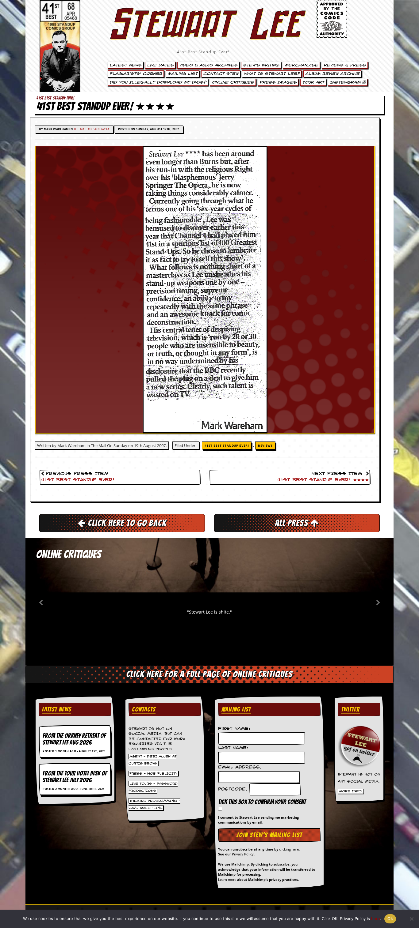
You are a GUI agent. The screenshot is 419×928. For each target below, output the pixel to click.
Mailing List (182, 74)
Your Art (313, 82)
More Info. (351, 791)
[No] (411, 919)
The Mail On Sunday (90, 129)
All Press (292, 523)
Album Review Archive (332, 74)
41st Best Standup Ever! (203, 51)
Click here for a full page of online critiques (209, 674)
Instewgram (346, 82)
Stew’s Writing (261, 65)
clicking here (289, 849)
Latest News (125, 65)
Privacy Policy (243, 854)
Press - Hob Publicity (153, 773)
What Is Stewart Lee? (272, 74)
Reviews (265, 445)
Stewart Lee (203, 32)
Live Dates (160, 65)
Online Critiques (233, 82)
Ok (390, 918)
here (375, 918)
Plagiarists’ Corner (136, 74)
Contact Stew (220, 74)
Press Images (278, 82)
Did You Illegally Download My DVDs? (158, 82)
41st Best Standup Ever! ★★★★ (323, 480)
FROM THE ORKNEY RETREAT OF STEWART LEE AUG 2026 (74, 739)
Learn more (227, 879)
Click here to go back (126, 523)
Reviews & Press (345, 65)
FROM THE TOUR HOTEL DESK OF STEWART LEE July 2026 (75, 776)
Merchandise (301, 65)
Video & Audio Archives (208, 65)
